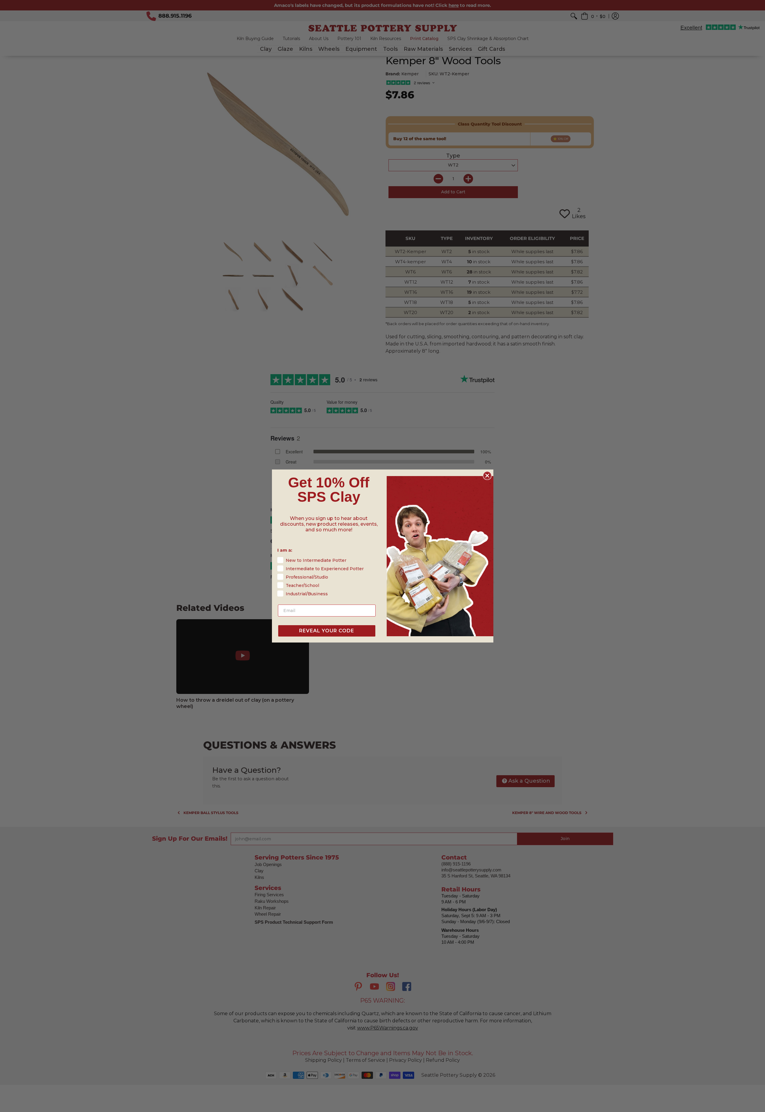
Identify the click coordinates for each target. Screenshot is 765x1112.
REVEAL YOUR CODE (326, 631)
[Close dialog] (487, 475)
